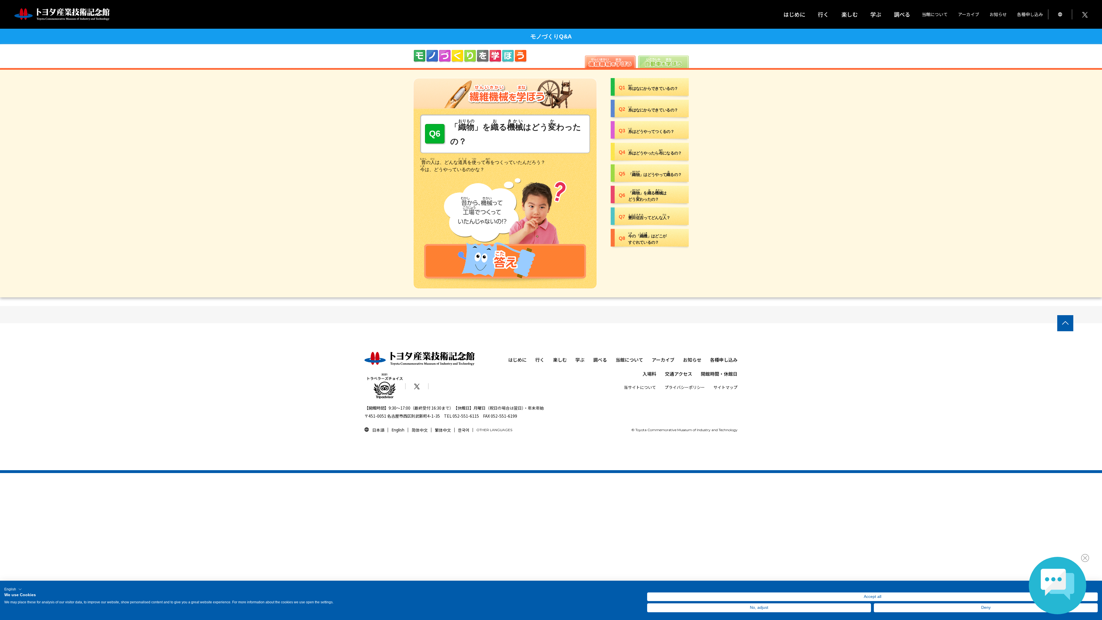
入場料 (649, 373)
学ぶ (580, 359)
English (397, 430)
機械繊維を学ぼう (610, 61)
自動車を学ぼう (663, 61)
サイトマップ (725, 387)
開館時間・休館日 (719, 373)
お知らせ (998, 14)
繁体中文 (443, 430)
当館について (629, 359)
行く (539, 359)
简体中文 (420, 430)
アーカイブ (663, 359)
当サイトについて (640, 387)
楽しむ (560, 359)
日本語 (378, 430)
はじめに (794, 14)
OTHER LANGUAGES (494, 430)
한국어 (463, 430)
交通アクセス (678, 373)
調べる (600, 359)
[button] (13, 589)
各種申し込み (724, 359)
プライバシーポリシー (685, 387)
